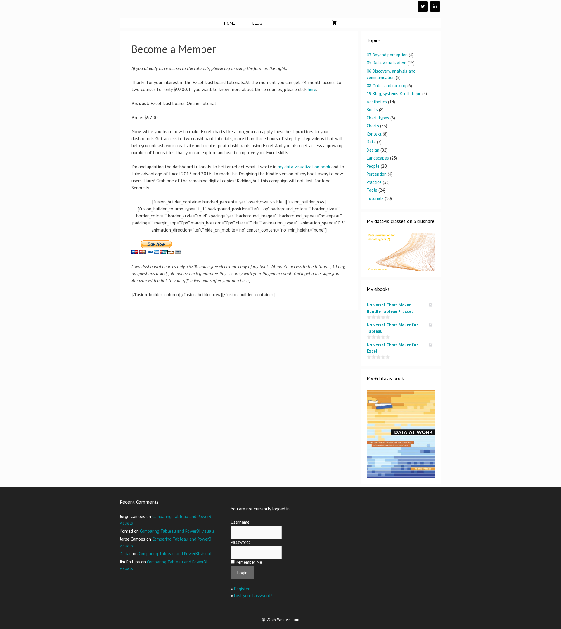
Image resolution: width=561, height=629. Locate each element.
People (373, 166)
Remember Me (249, 562)
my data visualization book (304, 166)
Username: (241, 522)
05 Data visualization (386, 63)
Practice (374, 182)
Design (373, 150)
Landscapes (378, 158)
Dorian (126, 553)
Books (372, 109)
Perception (377, 174)
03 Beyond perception (387, 55)
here (312, 89)
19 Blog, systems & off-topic (394, 93)
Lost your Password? (253, 595)
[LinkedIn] (435, 6)
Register (242, 589)
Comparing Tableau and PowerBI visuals (177, 531)
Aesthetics (377, 101)
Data (371, 142)
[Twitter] (423, 6)
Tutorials (375, 198)
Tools (372, 190)
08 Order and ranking (386, 85)
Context (374, 134)
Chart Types (378, 118)
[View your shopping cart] (334, 23)
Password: (240, 542)
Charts (373, 125)
